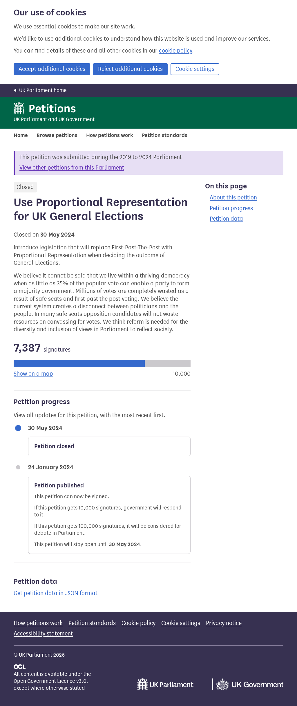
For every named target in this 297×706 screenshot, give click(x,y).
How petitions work (109, 135)
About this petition (233, 197)
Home (21, 135)
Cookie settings (194, 69)
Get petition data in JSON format (55, 593)
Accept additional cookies (52, 69)
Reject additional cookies (130, 69)
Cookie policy (138, 623)
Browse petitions (57, 135)
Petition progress (231, 208)
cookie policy (175, 50)
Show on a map (33, 373)
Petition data (226, 218)
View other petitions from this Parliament (71, 167)
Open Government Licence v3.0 (50, 681)
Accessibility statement (43, 633)
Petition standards (164, 135)
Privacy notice (224, 623)
